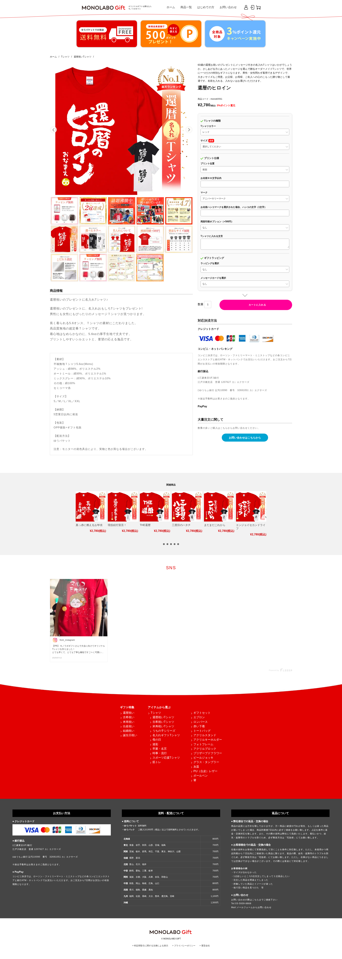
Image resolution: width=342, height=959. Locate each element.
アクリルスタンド (204, 735)
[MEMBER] (252, 7)
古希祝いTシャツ (163, 721)
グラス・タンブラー (206, 762)
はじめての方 (205, 7)
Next (189, 129)
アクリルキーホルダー (207, 739)
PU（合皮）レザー (205, 771)
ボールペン (200, 775)
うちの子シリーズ (163, 730)
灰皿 (196, 766)
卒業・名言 (159, 748)
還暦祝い (128, 712)
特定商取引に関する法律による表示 (151, 945)
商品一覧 (186, 7)
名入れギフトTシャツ (166, 735)
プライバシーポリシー (184, 945)
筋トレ (156, 762)
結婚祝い (128, 730)
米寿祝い (128, 721)
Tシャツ (156, 712)
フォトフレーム (203, 744)
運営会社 (205, 945)
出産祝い (128, 726)
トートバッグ (202, 730)
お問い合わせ (228, 7)
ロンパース (200, 721)
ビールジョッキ (203, 757)
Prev (53, 129)
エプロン (199, 717)
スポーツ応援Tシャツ (166, 757)
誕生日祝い (130, 735)
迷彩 (155, 744)
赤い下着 (199, 726)
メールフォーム (245, 907)
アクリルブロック (204, 748)
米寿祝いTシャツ (163, 726)
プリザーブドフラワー (207, 753)
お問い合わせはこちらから (245, 437)
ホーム (171, 7)
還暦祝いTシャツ (163, 717)
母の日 (156, 739)
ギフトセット (202, 712)
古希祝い (128, 717)
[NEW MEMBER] (245, 7)
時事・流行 (159, 753)
